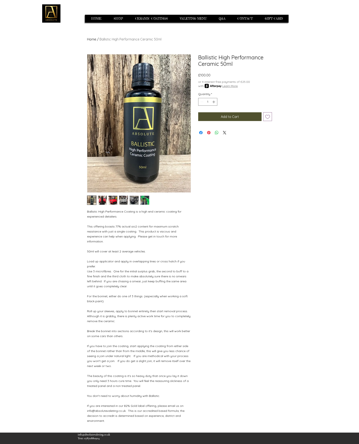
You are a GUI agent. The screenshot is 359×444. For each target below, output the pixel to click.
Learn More (230, 86)
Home (91, 39)
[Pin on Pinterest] (208, 132)
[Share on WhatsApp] (216, 132)
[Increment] (214, 101)
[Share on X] (224, 132)
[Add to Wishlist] (267, 116)
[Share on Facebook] (200, 132)
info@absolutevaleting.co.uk (94, 434)
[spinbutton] (207, 101)
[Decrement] (201, 101)
